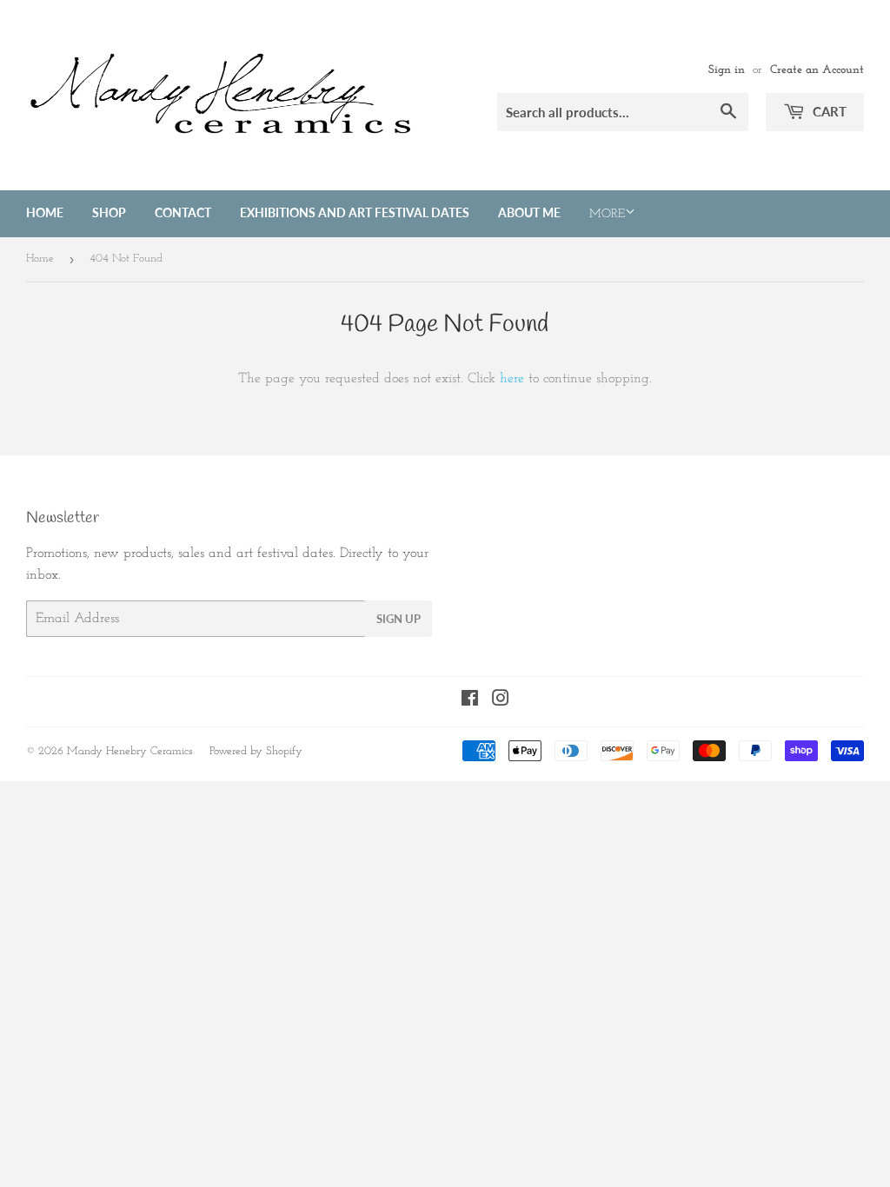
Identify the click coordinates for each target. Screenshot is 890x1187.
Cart (828, 111)
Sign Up (398, 619)
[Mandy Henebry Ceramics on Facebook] (470, 701)
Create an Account (817, 70)
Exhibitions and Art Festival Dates (354, 212)
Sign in (726, 70)
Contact (183, 212)
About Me (529, 212)
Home (44, 212)
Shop (109, 212)
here (512, 379)
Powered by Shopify (255, 751)
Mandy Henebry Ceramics (129, 751)
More (607, 214)
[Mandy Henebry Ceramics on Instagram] (500, 701)
